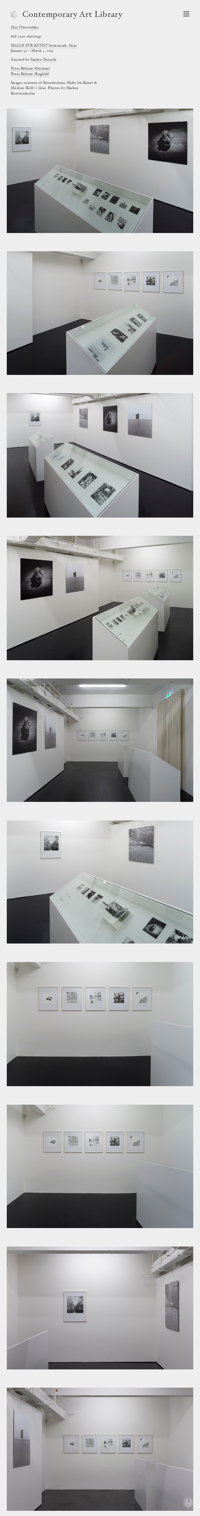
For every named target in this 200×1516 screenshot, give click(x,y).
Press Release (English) (30, 74)
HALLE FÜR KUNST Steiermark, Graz (44, 46)
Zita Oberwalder (25, 27)
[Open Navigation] (186, 14)
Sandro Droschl (43, 60)
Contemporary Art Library (72, 15)
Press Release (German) (30, 69)
